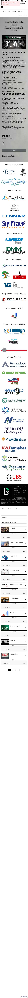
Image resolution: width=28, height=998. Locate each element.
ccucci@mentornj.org (8, 155)
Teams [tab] (4, 508)
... (18, 670)
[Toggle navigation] (2, 7)
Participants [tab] (11, 508)
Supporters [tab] (19, 508)
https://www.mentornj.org (9, 156)
